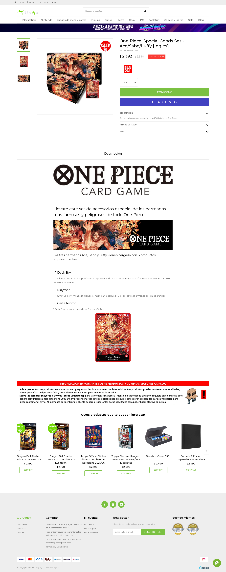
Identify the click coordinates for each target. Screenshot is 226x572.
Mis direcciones (91, 532)
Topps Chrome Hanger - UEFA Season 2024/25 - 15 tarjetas (125, 459)
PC (142, 20)
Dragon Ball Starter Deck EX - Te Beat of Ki (28, 458)
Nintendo (46, 20)
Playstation (29, 20)
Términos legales (52, 568)
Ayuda (31, 2)
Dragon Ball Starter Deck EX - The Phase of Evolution (61, 459)
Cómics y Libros (173, 20)
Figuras (95, 20)
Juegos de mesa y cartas (71, 20)
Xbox (132, 20)
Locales (20, 2)
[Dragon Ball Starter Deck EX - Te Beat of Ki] (28, 436)
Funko (109, 20)
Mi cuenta (89, 524)
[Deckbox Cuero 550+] (158, 436)
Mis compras (90, 528)
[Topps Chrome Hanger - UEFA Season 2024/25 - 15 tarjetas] (126, 436)
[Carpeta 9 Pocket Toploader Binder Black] (191, 436)
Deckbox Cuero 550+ (158, 456)
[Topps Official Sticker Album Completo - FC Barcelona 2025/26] (93, 436)
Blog (201, 20)
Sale (190, 20)
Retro (120, 20)
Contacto (21, 528)
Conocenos (22, 524)
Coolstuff (154, 20)
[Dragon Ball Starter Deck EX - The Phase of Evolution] (61, 436)
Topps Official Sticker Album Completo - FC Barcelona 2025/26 (93, 459)
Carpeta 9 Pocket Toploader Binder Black (191, 458)
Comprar (164, 92)
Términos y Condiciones (57, 546)
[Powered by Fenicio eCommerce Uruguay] (204, 567)
